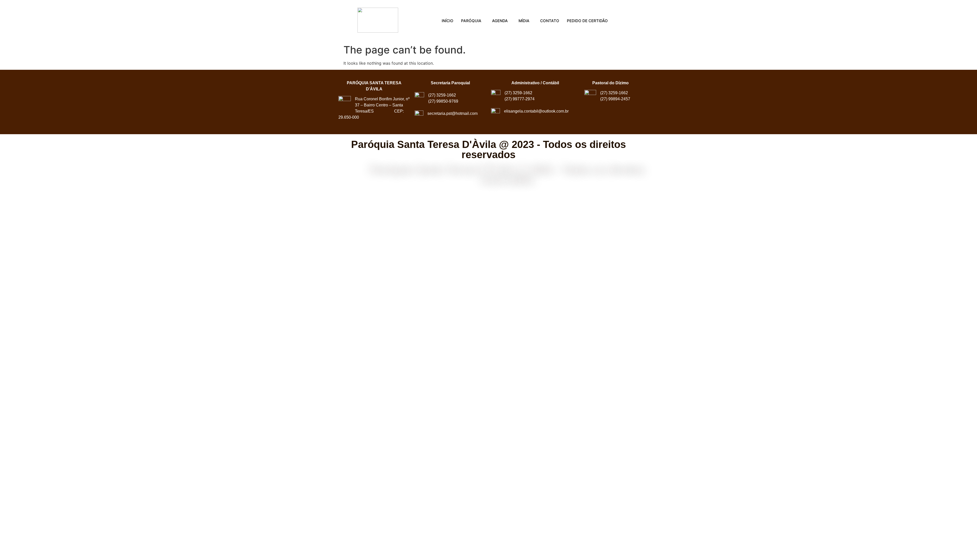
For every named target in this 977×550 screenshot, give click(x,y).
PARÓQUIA (471, 20)
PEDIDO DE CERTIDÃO (587, 20)
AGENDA (500, 20)
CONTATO (549, 20)
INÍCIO (447, 20)
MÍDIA (524, 20)
